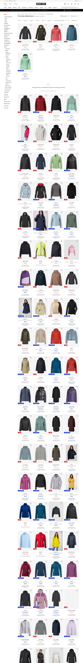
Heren (10, 3)
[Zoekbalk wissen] (78, 7)
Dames (5, 3)
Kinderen (16, 3)
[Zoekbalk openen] (62, 7)
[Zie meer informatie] (25, 50)
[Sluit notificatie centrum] (71, 4)
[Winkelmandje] (78, 4)
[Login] (68, 4)
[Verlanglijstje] (75, 4)
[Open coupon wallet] (65, 4)
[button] (65, 16)
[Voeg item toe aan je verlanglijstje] (30, 25)
